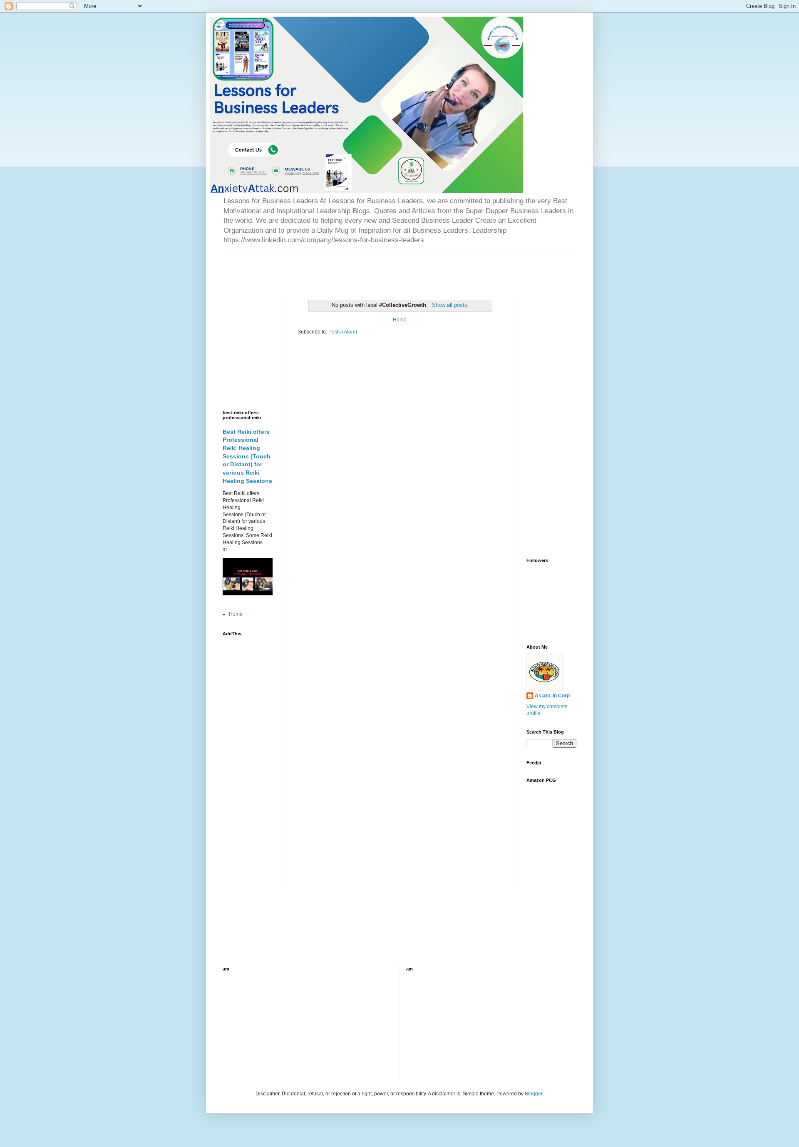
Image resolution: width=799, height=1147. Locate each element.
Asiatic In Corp (552, 696)
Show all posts (449, 305)
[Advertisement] (320, 268)
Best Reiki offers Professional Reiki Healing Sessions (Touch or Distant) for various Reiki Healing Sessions (247, 456)
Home (400, 320)
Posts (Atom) (342, 332)
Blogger (533, 1094)
